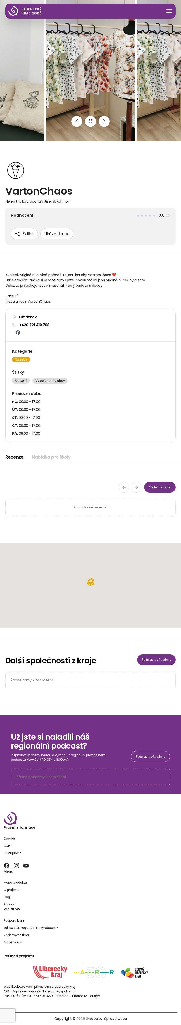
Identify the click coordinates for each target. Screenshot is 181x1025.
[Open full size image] (90, 121)
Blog (7, 897)
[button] (90, 582)
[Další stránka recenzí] (136, 487)
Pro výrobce (13, 942)
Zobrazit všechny (156, 659)
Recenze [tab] (14, 457)
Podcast (10, 904)
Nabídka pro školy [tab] (51, 457)
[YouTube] (26, 866)
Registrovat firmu (17, 935)
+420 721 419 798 (34, 324)
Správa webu (115, 1018)
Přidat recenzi (160, 487)
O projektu (12, 890)
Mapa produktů (15, 882)
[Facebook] (7, 866)
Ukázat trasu (56, 234)
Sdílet (28, 234)
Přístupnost (12, 853)
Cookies (10, 838)
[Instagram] (16, 866)
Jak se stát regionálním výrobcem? (31, 927)
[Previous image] (76, 121)
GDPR (8, 846)
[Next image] (104, 121)
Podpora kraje (14, 920)
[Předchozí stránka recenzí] (124, 487)
